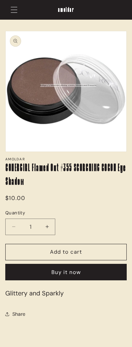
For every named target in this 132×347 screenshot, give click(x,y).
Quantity (15, 213)
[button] (14, 10)
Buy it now (66, 272)
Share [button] (18, 314)
